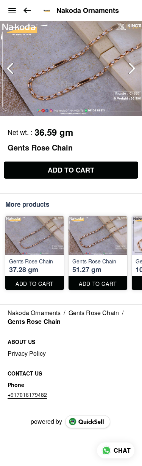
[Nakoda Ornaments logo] (47, 10)
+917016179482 (27, 394)
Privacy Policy (27, 353)
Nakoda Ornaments (87, 10)
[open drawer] (12, 10)
